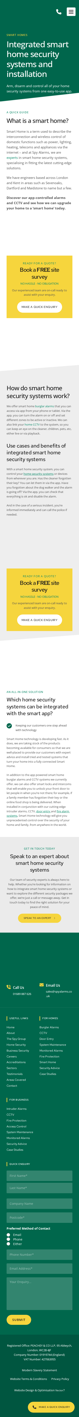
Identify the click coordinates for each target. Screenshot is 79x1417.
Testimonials (15, 1074)
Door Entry (47, 1039)
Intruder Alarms (17, 1109)
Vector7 (60, 1390)
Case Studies (48, 1074)
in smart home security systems (42, 157)
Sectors (12, 1068)
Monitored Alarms (51, 1050)
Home (11, 1027)
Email (17, 1235)
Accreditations (16, 1062)
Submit (18, 1320)
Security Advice (50, 1068)
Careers (12, 1056)
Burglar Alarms (49, 1027)
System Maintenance (53, 1045)
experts (12, 157)
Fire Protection (50, 1056)
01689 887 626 (22, 994)
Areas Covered (17, 1080)
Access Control (17, 1126)
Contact (12, 1086)
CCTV (44, 1033)
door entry (43, 811)
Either (17, 1244)
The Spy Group (17, 1039)
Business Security (18, 1050)
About (11, 1033)
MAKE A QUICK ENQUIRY (40, 307)
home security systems (38, 474)
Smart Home (48, 1062)
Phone (17, 1239)
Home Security (16, 1045)
